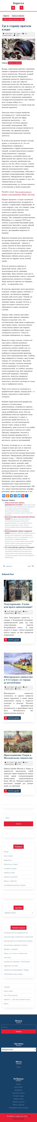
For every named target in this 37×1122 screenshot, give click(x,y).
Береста (18, 3)
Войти (6, 1004)
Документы (8, 860)
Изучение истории (11, 864)
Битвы (6, 852)
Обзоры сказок (9, 873)
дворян (24, 225)
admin (18, 33)
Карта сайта (8, 991)
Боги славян (8, 856)
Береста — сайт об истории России (17, 999)
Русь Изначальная (10, 995)
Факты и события (18, 16)
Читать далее (14, 640)
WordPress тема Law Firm (17, 1116)
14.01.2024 (10, 687)
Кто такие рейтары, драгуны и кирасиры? (19, 547)
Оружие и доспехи (10, 877)
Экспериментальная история (14, 885)
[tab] (13, 8)
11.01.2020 (10, 611)
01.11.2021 (10, 762)
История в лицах (10, 868)
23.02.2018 (8, 33)
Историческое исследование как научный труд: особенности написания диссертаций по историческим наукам (18, 937)
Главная (7, 987)
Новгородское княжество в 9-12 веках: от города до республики (18, 680)
